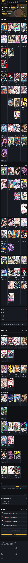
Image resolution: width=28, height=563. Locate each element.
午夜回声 (3, 315)
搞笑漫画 (2, 333)
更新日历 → (26, 165)
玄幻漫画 (11, 332)
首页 (5, 1)
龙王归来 (3, 309)
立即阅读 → (21, 488)
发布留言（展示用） (14, 534)
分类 (5, 46)
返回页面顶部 (16, 553)
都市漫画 (21, 332)
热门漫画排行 (16, 543)
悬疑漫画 (18, 332)
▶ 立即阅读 (2, 46)
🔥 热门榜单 (4, 13)
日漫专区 (8, 332)
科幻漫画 (24, 332)
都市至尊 (3, 313)
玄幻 (2, 324)
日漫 (12, 324)
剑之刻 (3, 312)
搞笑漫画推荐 (16, 554)
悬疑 (6, 324)
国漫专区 (2, 332)
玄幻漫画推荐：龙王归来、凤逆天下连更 (6, 501)
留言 (17, 561)
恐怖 (24, 324)
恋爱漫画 (14, 332)
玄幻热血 (14, 21)
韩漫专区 (5, 332)
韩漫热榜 (7, 21)
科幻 (16, 324)
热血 (18, 324)
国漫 (8, 324)
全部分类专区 (16, 546)
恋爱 (4, 324)
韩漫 (10, 324)
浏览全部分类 (9, 13)
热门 (12, 561)
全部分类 (6, 3)
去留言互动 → (25, 494)
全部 (1, 21)
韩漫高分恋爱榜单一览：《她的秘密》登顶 (6, 498)
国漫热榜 (4, 21)
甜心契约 (3, 319)
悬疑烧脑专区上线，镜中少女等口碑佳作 (6, 503)
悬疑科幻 (20, 21)
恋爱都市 (17, 21)
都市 (14, 324)
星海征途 (3, 316)
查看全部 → (26, 19)
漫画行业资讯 (16, 548)
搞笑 (20, 324)
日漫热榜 (10, 21)
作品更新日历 (16, 547)
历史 (22, 324)
